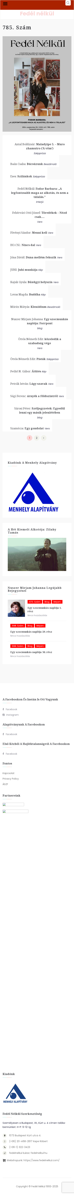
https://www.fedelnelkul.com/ (42, 1160)
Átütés (25, 371)
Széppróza (40, 153)
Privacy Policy (11, 778)
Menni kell (28, 233)
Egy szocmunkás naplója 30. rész (31, 652)
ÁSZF (5, 784)
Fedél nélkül (37, 13)
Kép (40, 270)
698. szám (17, 625)
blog (39, 328)
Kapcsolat (8, 773)
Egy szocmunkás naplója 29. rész (31, 631)
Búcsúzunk (26, 164)
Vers (39, 222)
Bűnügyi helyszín (31, 282)
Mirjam (57, 601)
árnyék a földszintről (34, 396)
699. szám (17, 646)
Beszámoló (50, 164)
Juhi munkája (24, 270)
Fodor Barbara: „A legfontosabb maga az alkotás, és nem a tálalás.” (39, 193)
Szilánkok (21, 176)
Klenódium (28, 307)
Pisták (28, 359)
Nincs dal (22, 245)
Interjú (39, 202)
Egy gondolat (27, 428)
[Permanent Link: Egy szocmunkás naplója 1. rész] (16, 608)
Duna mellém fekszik (33, 257)
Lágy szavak (28, 384)
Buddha (25, 294)
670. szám (34, 601)
